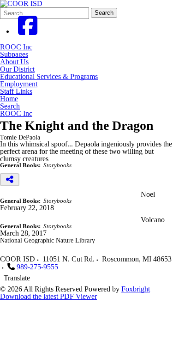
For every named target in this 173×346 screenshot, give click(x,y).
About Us (14, 62)
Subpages (14, 54)
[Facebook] (28, 31)
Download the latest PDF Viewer (48, 296)
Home (9, 99)
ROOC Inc (16, 47)
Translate (17, 278)
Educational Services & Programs (49, 76)
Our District (17, 69)
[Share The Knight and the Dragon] (9, 179)
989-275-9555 (37, 267)
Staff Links (16, 91)
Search (104, 12)
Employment (18, 84)
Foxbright (135, 289)
